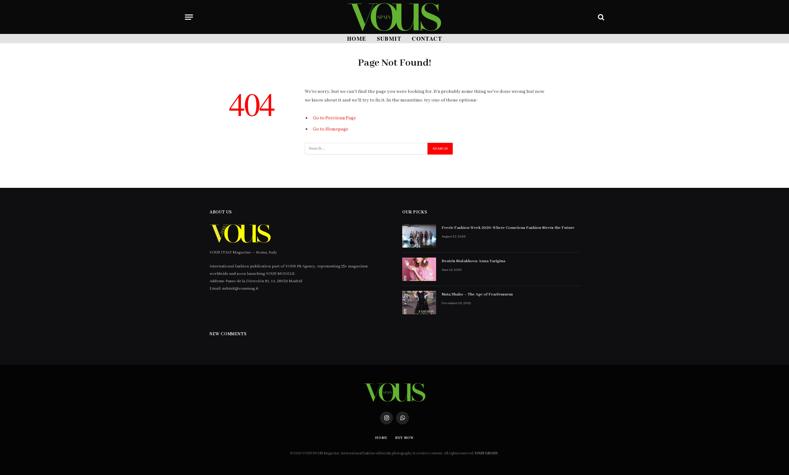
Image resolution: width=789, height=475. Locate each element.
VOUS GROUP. (486, 453)
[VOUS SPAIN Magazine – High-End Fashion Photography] (394, 17)
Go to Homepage (330, 129)
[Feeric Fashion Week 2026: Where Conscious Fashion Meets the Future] (419, 236)
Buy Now (404, 438)
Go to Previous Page (334, 118)
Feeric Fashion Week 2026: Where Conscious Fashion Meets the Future (508, 227)
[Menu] (189, 17)
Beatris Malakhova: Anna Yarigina (473, 261)
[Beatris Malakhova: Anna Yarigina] (419, 269)
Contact (427, 39)
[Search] (600, 17)
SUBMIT (389, 39)
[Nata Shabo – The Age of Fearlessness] (419, 302)
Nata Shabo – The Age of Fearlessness (477, 294)
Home (356, 39)
